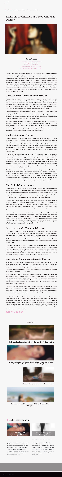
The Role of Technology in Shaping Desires (31, 68)
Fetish (11, 10)
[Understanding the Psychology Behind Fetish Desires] (43, 430)
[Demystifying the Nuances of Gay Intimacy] (38, 374)
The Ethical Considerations (31, 65)
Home (6, 10)
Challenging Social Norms (31, 63)
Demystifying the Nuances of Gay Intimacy (38, 384)
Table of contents (31, 59)
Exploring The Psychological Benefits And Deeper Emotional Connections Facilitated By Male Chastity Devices (31, 363)
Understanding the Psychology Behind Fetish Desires (43, 434)
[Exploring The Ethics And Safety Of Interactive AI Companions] (31, 333)
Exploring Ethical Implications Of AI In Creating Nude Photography (30, 405)
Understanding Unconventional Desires (31, 61)
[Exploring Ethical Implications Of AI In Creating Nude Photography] (30, 395)
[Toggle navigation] (7, 2)
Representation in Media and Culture (31, 66)
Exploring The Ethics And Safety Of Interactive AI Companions (31, 342)
